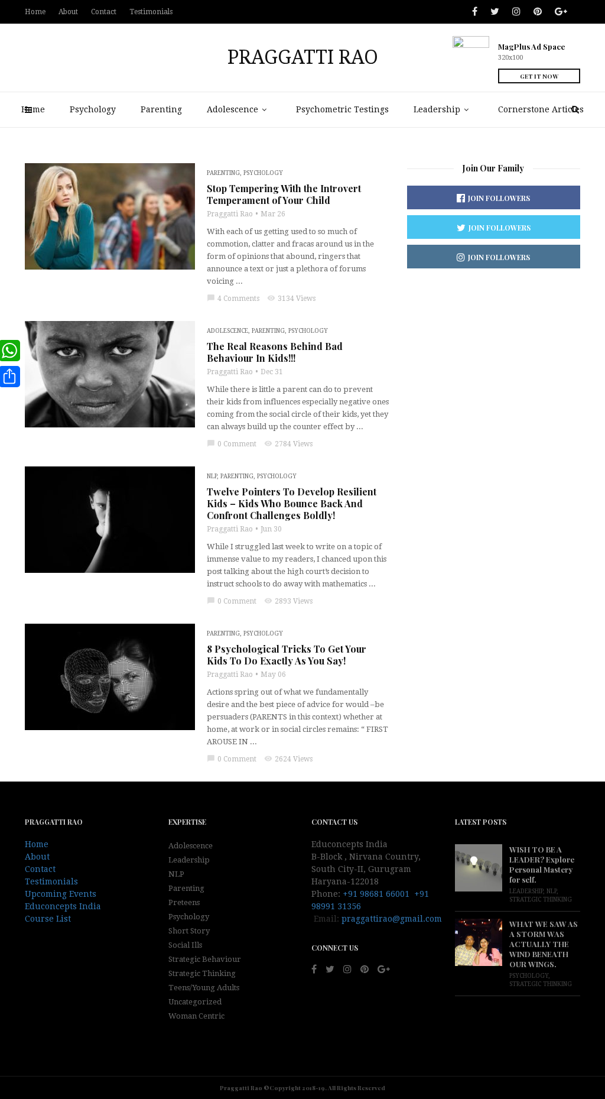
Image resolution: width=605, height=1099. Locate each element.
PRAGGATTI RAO (302, 57)
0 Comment (231, 444)
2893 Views (288, 601)
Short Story (189, 930)
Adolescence (232, 109)
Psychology (93, 109)
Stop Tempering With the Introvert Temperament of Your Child (284, 194)
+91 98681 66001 (376, 894)
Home (33, 109)
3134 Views (291, 298)
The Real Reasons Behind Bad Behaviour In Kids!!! (275, 352)
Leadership (437, 109)
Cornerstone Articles (541, 109)
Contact (103, 12)
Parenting (161, 109)
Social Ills (185, 945)
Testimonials (151, 12)
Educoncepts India (63, 906)
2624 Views (288, 759)
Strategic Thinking (202, 973)
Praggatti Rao (230, 214)
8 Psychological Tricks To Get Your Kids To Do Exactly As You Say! (286, 655)
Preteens (184, 902)
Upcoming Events (60, 894)
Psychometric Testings (342, 109)
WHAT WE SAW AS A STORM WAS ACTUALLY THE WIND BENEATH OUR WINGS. (543, 944)
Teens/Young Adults (203, 987)
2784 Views (288, 444)
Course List (48, 918)
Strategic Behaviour (204, 959)
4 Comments (233, 298)
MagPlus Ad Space (531, 46)
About (68, 12)
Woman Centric (196, 1016)
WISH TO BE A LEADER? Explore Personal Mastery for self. (541, 864)
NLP (212, 476)
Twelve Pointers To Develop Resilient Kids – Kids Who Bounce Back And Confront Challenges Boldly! (291, 503)
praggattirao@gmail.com (391, 918)
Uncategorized (195, 1001)
